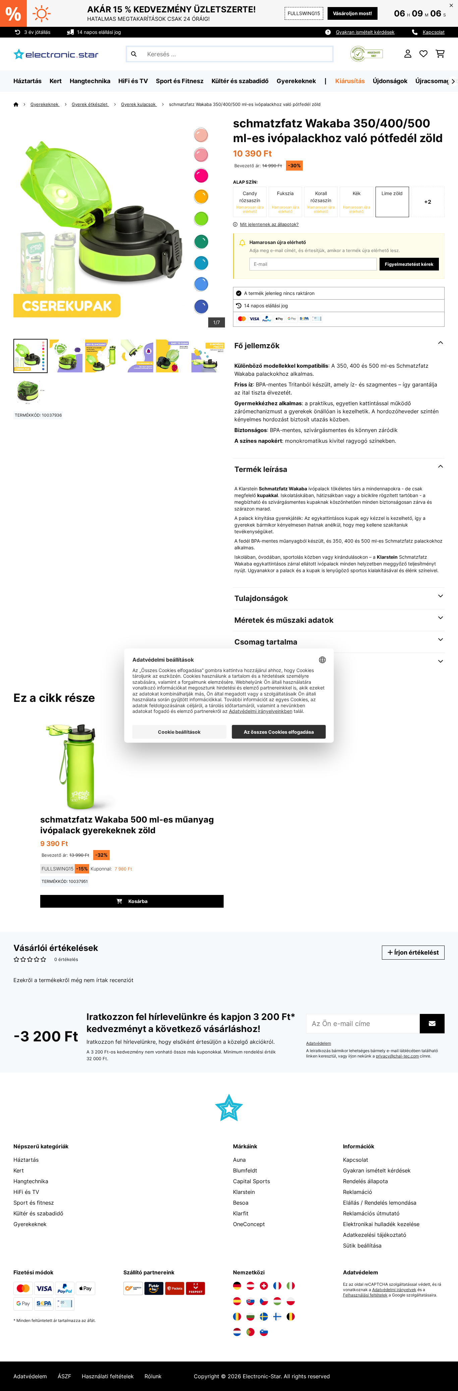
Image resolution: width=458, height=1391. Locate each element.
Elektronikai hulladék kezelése (381, 1224)
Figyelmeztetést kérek (409, 264)
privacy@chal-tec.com (397, 1056)
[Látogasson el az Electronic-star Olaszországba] (291, 1286)
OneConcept (249, 1224)
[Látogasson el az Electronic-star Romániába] (237, 1317)
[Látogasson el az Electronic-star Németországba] (237, 1286)
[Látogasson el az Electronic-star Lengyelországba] (291, 1301)
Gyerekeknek (45, 104)
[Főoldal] (22, 104)
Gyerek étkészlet (90, 104)
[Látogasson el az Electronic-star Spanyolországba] (237, 1301)
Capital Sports (251, 1181)
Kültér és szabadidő (38, 1213)
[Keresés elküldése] (133, 54)
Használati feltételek (108, 1376)
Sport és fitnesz (33, 1202)
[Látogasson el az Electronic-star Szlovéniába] (264, 1332)
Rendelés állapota (365, 1181)
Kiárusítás (350, 80)
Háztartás (26, 1159)
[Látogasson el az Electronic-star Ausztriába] (250, 1286)
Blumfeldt (245, 1170)
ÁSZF (64, 1376)
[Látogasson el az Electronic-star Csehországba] (264, 1301)
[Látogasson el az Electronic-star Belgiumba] (291, 1317)
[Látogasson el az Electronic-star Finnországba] (277, 1317)
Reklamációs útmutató (371, 1213)
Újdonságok (390, 80)
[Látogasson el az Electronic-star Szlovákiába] (250, 1301)
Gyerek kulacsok (139, 104)
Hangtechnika (30, 1181)
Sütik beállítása (362, 1245)
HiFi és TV (26, 1192)
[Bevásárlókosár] (440, 54)
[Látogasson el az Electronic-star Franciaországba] (277, 1286)
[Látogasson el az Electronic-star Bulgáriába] (250, 1317)
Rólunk (153, 1376)
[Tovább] (453, 81)
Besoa (240, 1202)
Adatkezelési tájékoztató (374, 1234)
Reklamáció (357, 1192)
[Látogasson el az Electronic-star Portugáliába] (250, 1332)
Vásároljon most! (352, 13)
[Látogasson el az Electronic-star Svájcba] (264, 1286)
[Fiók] (407, 54)
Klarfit (240, 1213)
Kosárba (137, 901)
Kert (18, 1170)
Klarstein (244, 1192)
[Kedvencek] (423, 54)
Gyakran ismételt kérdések (365, 32)
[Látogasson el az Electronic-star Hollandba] (237, 1332)
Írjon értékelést (416, 952)
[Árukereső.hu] (366, 53)
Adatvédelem (318, 1043)
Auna (239, 1159)
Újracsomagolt (436, 80)
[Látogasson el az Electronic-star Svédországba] (264, 1317)
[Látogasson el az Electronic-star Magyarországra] (277, 1301)
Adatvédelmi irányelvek (394, 1289)
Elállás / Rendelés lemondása (379, 1202)
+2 (427, 201)
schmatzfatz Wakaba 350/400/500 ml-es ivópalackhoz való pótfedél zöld (245, 104)
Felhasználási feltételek (365, 1295)
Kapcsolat (434, 32)
